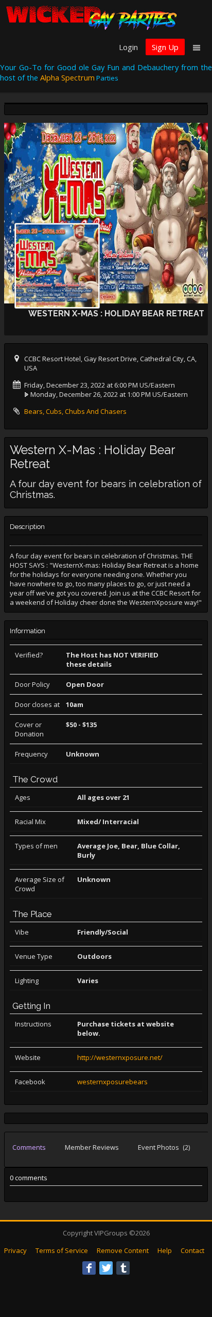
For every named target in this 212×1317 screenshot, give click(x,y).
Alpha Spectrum (67, 77)
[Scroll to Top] (189, 1268)
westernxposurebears (112, 1081)
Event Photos (164, 1147)
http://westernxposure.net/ (120, 1057)
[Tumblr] (123, 1268)
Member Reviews (92, 1147)
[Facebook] (89, 1268)
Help (164, 1250)
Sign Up (165, 47)
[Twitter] (106, 1268)
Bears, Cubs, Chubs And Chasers (75, 411)
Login (128, 47)
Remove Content (123, 1250)
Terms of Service (62, 1250)
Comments (29, 1147)
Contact (192, 1250)
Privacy (15, 1250)
